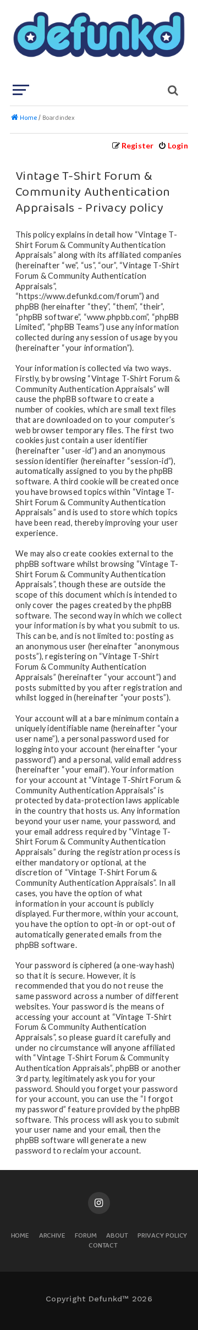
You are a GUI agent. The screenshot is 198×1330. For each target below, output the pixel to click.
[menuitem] (173, 145)
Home (20, 1236)
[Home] (98, 41)
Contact (103, 1246)
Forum (86, 1236)
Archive (52, 1236)
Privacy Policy (162, 1236)
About (117, 1236)
